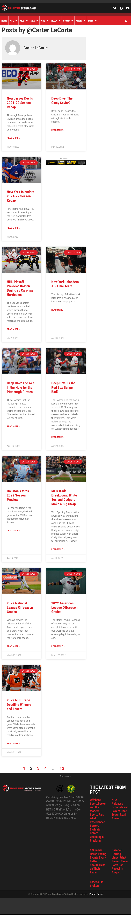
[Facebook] (121, 8)
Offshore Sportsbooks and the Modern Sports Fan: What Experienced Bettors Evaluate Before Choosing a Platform (98, 820)
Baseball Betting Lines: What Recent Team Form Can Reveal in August (120, 861)
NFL (12, 20)
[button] (126, 21)
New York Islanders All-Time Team (65, 284)
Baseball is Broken (96, 883)
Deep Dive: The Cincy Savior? (61, 100)
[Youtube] (127, 8)
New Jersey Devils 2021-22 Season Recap (20, 102)
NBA (33, 20)
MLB (22, 20)
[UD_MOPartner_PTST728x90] (66, 164)
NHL (43, 20)
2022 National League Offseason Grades (20, 607)
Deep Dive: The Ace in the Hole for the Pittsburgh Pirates (20, 387)
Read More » (13, 138)
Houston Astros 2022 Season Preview (18, 495)
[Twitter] (114, 8)
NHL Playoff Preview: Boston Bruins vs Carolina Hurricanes (20, 288)
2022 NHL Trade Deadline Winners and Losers (19, 704)
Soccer (66, 20)
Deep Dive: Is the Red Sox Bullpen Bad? (63, 387)
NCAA (54, 20)
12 (62, 768)
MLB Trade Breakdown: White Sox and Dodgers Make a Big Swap (64, 497)
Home (4, 20)
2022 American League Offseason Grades (64, 607)
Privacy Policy (96, 894)
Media (79, 20)
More (90, 20)
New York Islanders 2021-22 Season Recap (20, 196)
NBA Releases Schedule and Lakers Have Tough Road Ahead (120, 809)
